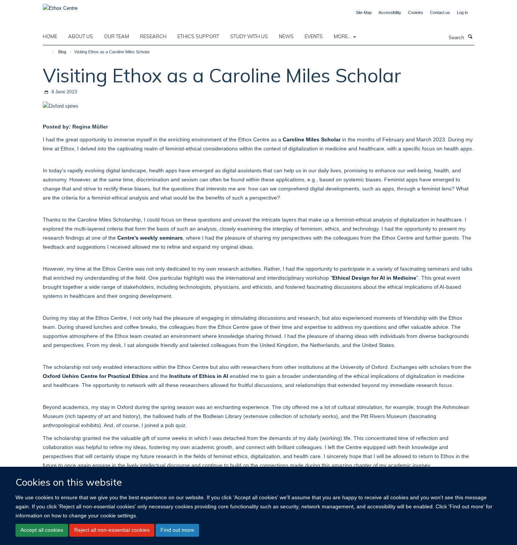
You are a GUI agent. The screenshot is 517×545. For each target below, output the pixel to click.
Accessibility (389, 12)
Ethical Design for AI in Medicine (374, 278)
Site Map (364, 12)
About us (80, 36)
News (286, 36)
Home (50, 36)
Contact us (440, 12)
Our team (116, 36)
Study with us (249, 36)
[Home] (49, 52)
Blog (62, 52)
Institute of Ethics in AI (198, 376)
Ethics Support (198, 36)
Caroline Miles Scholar (312, 139)
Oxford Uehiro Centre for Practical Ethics (95, 376)
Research (153, 36)
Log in (462, 12)
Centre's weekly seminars (150, 238)
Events (314, 36)
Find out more (177, 530)
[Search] (470, 37)
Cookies (415, 12)
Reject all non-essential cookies (111, 530)
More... (343, 36)
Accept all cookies (41, 530)
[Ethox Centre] (60, 6)
